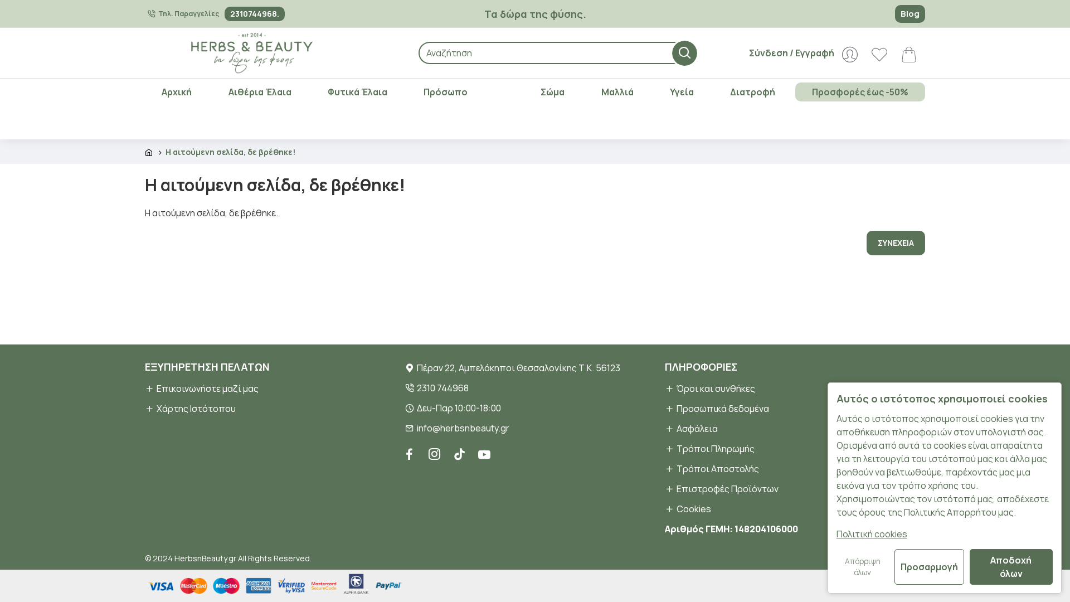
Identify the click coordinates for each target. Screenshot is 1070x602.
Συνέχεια (896, 242)
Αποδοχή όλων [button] (1011, 567)
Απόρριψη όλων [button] (863, 566)
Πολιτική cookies (871, 534)
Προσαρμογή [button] (929, 567)
